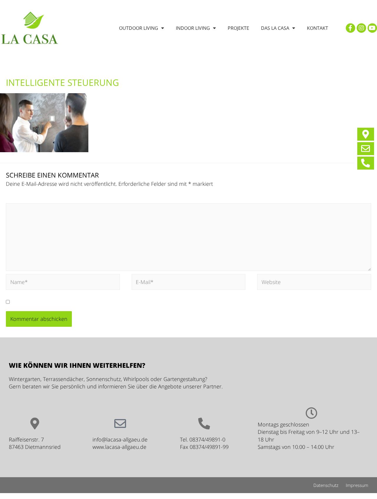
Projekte (238, 28)
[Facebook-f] (350, 28)
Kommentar (22, 199)
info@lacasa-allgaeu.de (120, 439)
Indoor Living (193, 28)
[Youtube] (372, 28)
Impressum (357, 485)
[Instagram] (361, 28)
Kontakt (317, 28)
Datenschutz (325, 485)
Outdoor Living (138, 28)
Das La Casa (275, 28)
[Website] (314, 282)
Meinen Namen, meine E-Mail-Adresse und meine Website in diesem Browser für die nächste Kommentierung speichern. (159, 301)
